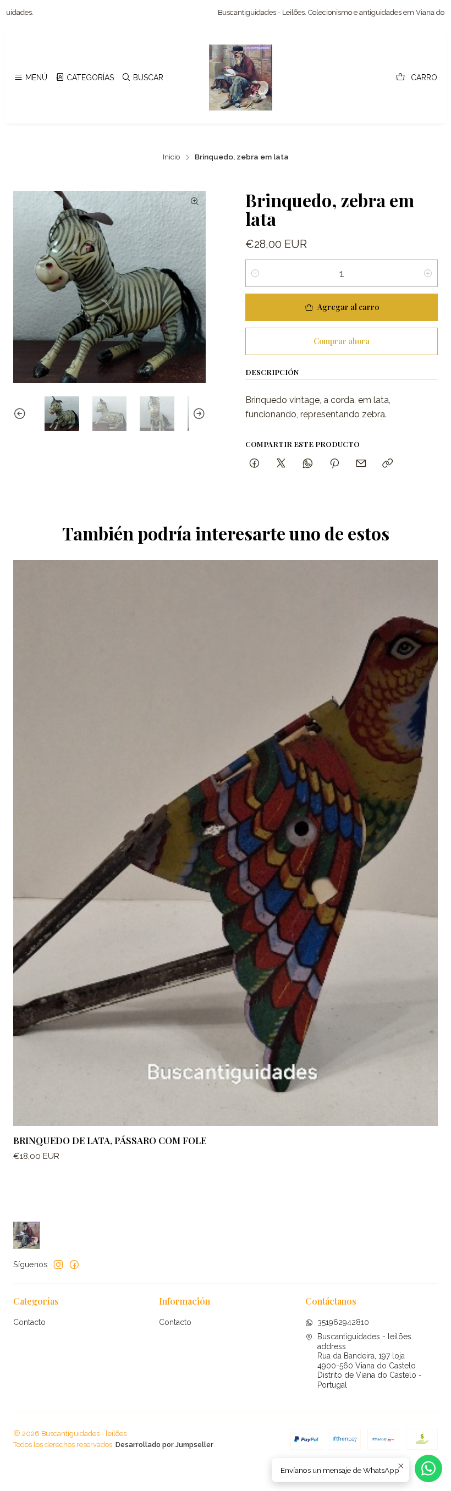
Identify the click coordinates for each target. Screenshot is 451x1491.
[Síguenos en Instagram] (58, 1264)
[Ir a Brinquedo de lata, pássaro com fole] (225, 843)
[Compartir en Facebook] (254, 463)
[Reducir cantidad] (255, 273)
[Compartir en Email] (361, 463)
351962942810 (343, 1322)
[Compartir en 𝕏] (281, 463)
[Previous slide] (21, 413)
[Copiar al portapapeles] (387, 463)
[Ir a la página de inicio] (241, 78)
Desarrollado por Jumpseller (164, 1444)
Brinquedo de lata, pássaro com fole (109, 1140)
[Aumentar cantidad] (428, 273)
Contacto (29, 1322)
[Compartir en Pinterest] (334, 463)
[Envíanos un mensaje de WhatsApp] (428, 1468)
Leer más (429, 12)
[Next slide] (197, 413)
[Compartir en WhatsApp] (308, 463)
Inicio (171, 157)
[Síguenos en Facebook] (74, 1264)
